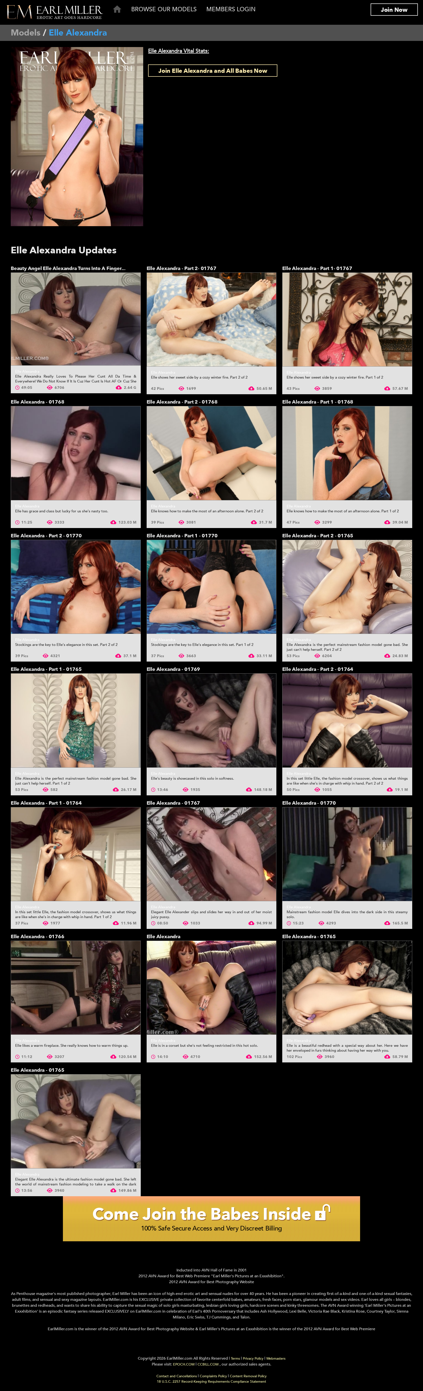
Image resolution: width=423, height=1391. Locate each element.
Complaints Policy (213, 1376)
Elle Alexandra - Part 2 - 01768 (182, 402)
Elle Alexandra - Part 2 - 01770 (46, 535)
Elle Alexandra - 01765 (309, 936)
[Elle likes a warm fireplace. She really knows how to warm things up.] (76, 988)
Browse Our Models (164, 9)
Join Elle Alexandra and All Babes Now (212, 71)
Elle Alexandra (27, 371)
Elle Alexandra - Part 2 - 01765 (317, 535)
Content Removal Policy (248, 1376)
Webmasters (275, 1358)
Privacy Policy (253, 1358)
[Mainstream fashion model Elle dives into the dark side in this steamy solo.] (347, 854)
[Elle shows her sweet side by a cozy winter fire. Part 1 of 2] (347, 319)
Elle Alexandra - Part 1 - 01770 (182, 535)
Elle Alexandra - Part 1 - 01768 (317, 402)
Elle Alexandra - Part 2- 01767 (181, 268)
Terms (235, 1358)
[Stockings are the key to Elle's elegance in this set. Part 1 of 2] (212, 587)
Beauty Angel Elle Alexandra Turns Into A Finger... (68, 268)
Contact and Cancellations (176, 1376)
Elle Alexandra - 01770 (309, 803)
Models (25, 33)
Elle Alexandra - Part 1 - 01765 (46, 669)
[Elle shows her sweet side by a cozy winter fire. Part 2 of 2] (212, 319)
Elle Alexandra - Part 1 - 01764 (46, 803)
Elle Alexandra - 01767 (173, 803)
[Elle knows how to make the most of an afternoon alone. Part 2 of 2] (212, 453)
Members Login (231, 9)
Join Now (394, 10)
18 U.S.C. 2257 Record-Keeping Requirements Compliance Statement (211, 1381)
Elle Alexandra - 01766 (37, 936)
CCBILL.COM (209, 1364)
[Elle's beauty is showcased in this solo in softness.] (212, 720)
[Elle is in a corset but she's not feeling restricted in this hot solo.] (212, 988)
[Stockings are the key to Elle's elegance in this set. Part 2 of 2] (76, 587)
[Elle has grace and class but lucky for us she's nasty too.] (76, 453)
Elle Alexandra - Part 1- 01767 (317, 268)
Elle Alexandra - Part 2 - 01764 (317, 669)
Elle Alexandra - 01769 (173, 669)
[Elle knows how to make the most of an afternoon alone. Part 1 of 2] (347, 453)
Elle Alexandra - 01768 (37, 402)
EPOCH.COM (184, 1364)
